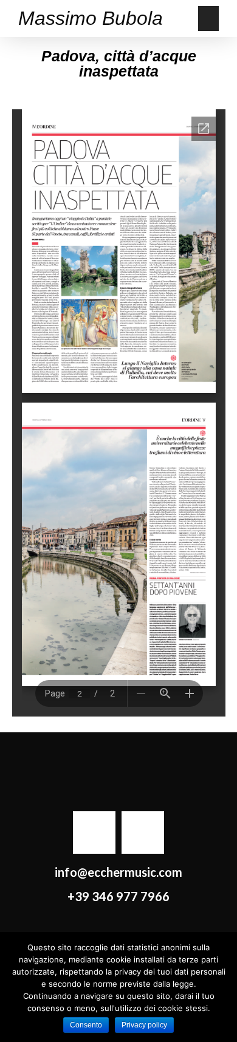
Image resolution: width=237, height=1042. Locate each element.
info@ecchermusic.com (118, 872)
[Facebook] (94, 832)
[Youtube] (143, 832)
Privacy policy (144, 1025)
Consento (86, 1025)
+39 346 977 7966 (118, 896)
